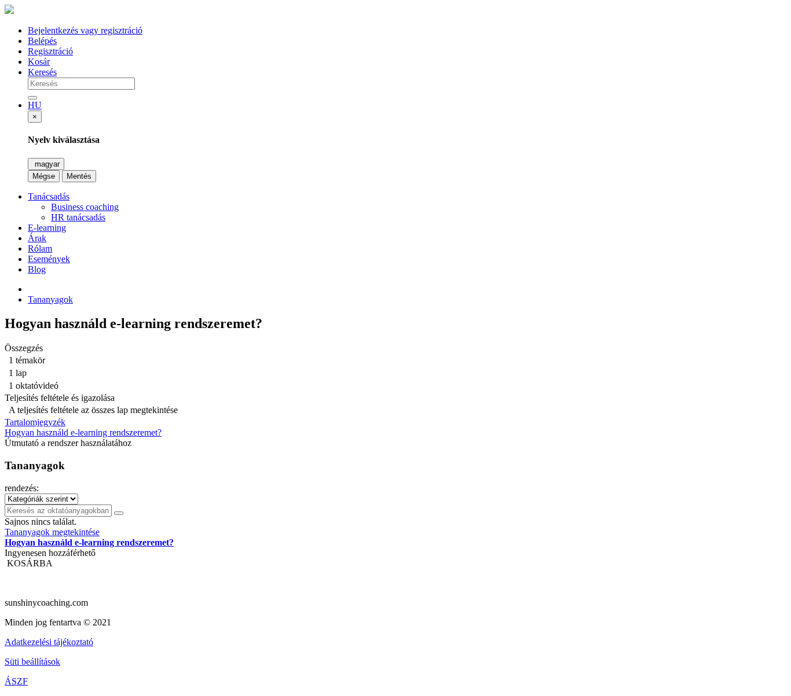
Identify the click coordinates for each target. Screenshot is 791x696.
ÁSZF (16, 681)
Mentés (79, 176)
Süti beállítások (32, 661)
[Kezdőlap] (9, 11)
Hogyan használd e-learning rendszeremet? (83, 432)
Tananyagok (50, 299)
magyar (46, 164)
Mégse (43, 176)
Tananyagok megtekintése (52, 532)
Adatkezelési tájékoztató (49, 642)
